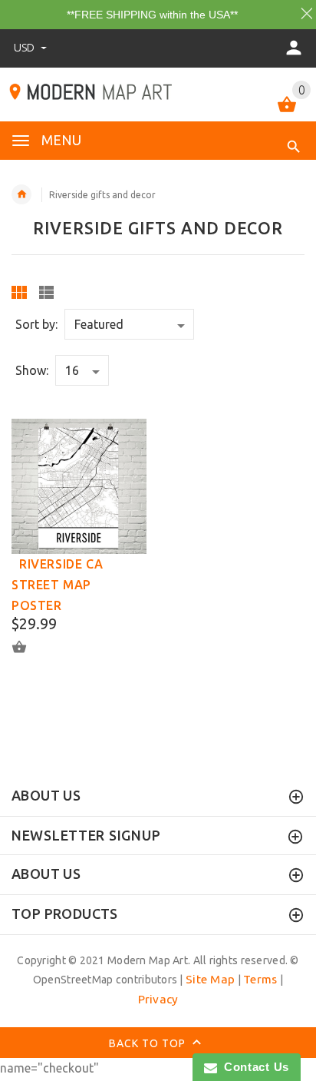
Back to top (149, 1043)
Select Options (28, 646)
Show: (31, 370)
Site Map (210, 979)
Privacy (158, 999)
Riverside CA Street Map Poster (57, 584)
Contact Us (253, 1066)
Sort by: (36, 324)
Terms (260, 979)
